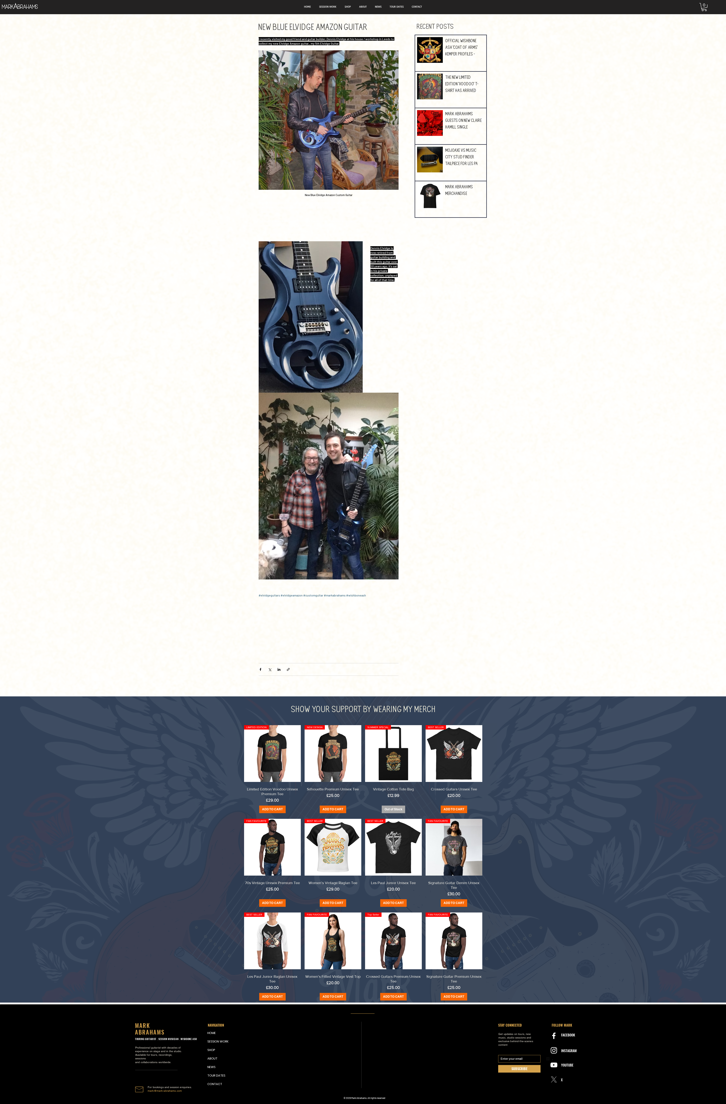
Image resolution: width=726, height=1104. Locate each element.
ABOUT (212, 1058)
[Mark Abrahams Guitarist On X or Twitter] (554, 1079)
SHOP (211, 1050)
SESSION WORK (216, 1041)
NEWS (211, 1067)
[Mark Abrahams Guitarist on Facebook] (554, 1036)
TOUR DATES (216, 1075)
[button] (704, 7)
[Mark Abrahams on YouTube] (554, 1065)
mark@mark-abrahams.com (165, 1090)
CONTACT (214, 1084)
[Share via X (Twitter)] (269, 669)
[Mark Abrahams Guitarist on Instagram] (554, 1050)
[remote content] (328, 631)
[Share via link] (288, 669)
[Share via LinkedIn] (279, 669)
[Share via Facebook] (260, 669)
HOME (211, 1033)
